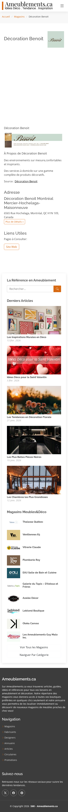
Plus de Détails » (14, 221)
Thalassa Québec (33, 521)
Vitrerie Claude (32, 547)
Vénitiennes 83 (31, 534)
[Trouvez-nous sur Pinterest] (21, 793)
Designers (10, 737)
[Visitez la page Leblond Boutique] (15, 611)
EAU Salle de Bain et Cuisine (39, 572)
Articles (8, 749)
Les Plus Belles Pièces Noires (24, 457)
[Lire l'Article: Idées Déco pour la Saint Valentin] (34, 360)
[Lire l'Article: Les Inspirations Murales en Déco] (34, 320)
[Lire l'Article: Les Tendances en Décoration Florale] (34, 400)
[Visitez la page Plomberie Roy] (15, 560)
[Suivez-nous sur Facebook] (13, 793)
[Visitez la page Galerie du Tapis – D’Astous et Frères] (15, 586)
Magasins (19, 16)
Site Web (11, 247)
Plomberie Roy (31, 559)
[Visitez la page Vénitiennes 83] (15, 535)
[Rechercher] (57, 289)
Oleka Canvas (31, 623)
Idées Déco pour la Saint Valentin (27, 377)
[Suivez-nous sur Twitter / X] (5, 793)
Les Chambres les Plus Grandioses (27, 497)
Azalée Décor (30, 598)
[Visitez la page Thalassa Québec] (15, 522)
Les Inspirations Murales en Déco (26, 337)
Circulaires (10, 754)
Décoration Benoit (26, 181)
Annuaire (9, 743)
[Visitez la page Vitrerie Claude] (15, 548)
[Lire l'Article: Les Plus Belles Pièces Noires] (34, 440)
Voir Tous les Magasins (34, 647)
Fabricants (10, 732)
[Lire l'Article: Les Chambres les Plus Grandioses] (34, 480)
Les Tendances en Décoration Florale (29, 417)
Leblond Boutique (33, 610)
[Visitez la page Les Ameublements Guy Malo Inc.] (15, 636)
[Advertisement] (34, 84)
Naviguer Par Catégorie (34, 655)
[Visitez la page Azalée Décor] (15, 598)
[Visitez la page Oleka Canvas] (15, 624)
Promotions (10, 760)
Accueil (6, 16)
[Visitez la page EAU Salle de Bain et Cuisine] (15, 573)
